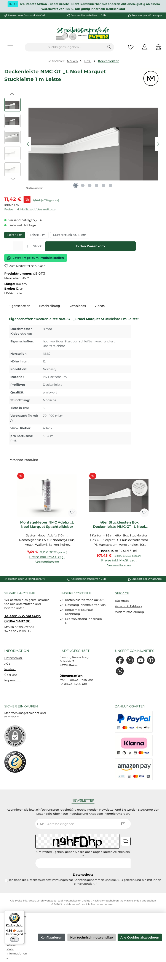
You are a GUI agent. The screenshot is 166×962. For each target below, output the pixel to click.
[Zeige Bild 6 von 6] (110, 185)
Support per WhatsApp (147, 15)
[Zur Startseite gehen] (83, 34)
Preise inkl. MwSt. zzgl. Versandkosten (30, 209)
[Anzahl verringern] (8, 246)
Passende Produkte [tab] (23, 460)
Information (16, 651)
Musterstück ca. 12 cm (69, 235)
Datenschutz (13, 658)
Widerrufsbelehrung (129, 612)
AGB (7, 663)
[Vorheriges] (28, 144)
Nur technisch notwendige (91, 937)
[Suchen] (109, 47)
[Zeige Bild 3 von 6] (89, 185)
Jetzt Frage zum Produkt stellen (38, 258)
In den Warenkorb (90, 246)
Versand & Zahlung (128, 606)
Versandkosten (72, 900)
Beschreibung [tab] (49, 306)
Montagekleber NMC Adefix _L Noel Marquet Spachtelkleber (47, 524)
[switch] (14, 939)
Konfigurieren (51, 937)
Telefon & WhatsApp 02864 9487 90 (22, 618)
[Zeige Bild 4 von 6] (96, 185)
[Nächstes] (158, 144)
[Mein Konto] (144, 47)
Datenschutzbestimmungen (47, 879)
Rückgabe (122, 600)
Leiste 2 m (37, 235)
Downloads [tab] (77, 306)
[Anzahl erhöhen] (27, 246)
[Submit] (123, 824)
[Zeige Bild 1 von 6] (76, 185)
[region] (83, 144)
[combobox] (65, 47)
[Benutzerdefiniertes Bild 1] (15, 762)
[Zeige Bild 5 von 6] (103, 185)
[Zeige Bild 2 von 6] (83, 185)
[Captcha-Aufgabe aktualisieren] (126, 841)
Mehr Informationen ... (16, 953)
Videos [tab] (99, 306)
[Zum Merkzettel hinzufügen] (72, 512)
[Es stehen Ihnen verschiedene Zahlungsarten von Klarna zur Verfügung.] (134, 745)
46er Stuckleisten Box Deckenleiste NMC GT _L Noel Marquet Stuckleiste (119, 524)
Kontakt (10, 669)
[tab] (19, 306)
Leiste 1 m (14, 235)
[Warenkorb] (157, 47)
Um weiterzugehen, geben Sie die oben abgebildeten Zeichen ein (83, 854)
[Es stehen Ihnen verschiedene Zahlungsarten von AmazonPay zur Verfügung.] (134, 769)
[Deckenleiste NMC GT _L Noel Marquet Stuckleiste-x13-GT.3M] (93, 144)
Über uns (10, 674)
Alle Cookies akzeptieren (139, 937)
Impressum (12, 680)
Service (122, 593)
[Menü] (10, 47)
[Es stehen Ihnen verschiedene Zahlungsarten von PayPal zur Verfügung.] (134, 722)
